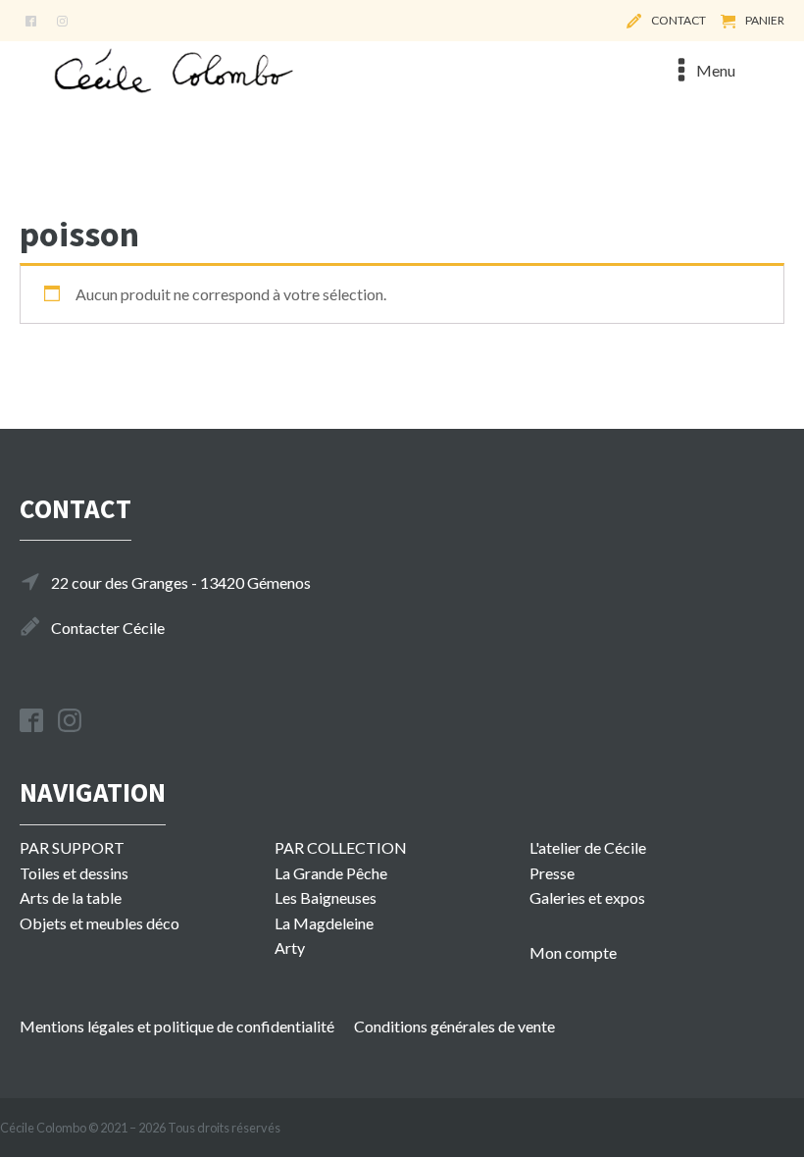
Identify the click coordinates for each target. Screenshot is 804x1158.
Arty (290, 947)
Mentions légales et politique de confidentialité (177, 1026)
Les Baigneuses (326, 897)
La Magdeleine (324, 923)
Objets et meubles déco (99, 923)
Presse (552, 873)
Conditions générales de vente (454, 1026)
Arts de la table (71, 897)
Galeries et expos (587, 897)
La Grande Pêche (331, 873)
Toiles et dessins (74, 873)
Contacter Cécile (108, 627)
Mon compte (573, 952)
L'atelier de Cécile (587, 847)
